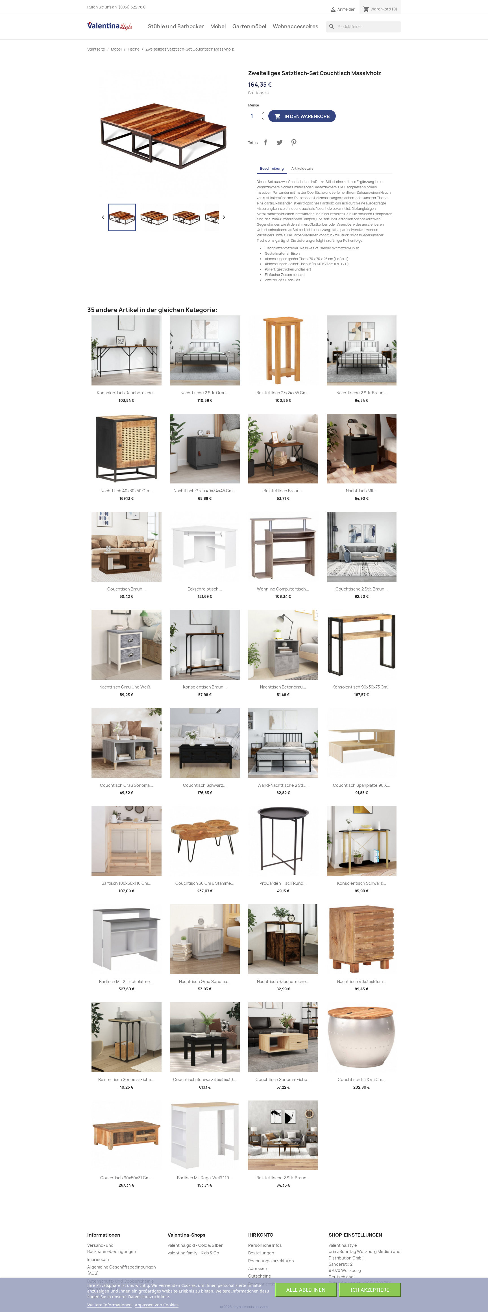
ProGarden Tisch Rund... (283, 883)
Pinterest (293, 142)
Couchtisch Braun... (126, 589)
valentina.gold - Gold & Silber (195, 1245)
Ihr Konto (260, 1235)
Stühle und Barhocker (176, 26)
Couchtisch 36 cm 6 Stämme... (204, 883)
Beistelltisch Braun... (283, 490)
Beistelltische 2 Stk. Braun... (283, 1177)
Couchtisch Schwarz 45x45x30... (204, 1079)
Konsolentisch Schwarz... (361, 883)
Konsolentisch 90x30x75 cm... (361, 687)
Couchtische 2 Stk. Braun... (362, 589)
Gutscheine (259, 1276)
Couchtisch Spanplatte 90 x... (361, 785)
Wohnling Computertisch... (283, 589)
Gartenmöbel (249, 26)
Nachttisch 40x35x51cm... (361, 981)
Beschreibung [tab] (272, 168)
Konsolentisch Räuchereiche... (126, 392)
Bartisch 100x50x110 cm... (126, 883)
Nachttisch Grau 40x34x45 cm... (205, 490)
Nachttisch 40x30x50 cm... (126, 490)
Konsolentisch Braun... (205, 687)
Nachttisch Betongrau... (283, 687)
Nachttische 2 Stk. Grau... (204, 392)
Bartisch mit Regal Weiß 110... (204, 1177)
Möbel (218, 26)
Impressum (98, 1259)
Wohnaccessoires (295, 26)
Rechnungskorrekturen (271, 1260)
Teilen (265, 142)
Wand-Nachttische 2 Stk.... (283, 785)
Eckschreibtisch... (205, 589)
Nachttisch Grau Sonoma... (204, 981)
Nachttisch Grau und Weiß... (126, 687)
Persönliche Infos (265, 1245)
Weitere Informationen (109, 1304)
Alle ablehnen (306, 1289)
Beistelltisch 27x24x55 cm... (283, 392)
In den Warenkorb (302, 116)
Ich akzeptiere (370, 1289)
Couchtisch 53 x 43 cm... (361, 1079)
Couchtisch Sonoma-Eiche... (283, 1079)
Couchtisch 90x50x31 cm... (126, 1177)
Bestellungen (261, 1253)
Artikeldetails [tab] (302, 168)
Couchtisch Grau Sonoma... (126, 785)
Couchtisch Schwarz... (204, 785)
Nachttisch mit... (361, 490)
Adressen (257, 1268)
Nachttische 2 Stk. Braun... (361, 392)
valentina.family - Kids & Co (193, 1253)
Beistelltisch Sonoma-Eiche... (126, 1079)
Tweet (279, 142)
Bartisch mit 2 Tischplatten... (126, 981)
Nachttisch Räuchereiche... (283, 981)
